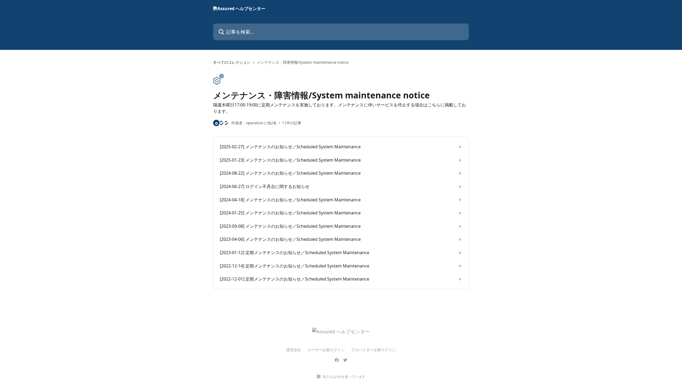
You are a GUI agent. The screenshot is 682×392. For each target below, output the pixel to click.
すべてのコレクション (231, 62)
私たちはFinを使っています (344, 376)
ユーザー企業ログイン (326, 349)
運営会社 (293, 349)
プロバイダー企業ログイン (373, 349)
